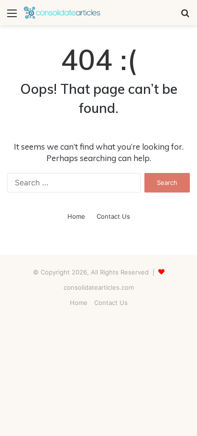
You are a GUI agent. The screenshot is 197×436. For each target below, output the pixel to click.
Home (76, 216)
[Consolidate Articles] (62, 13)
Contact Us (113, 216)
